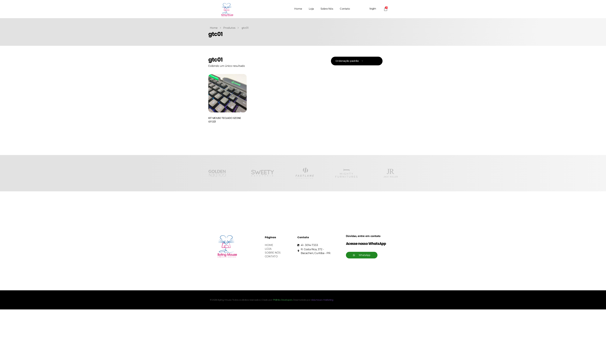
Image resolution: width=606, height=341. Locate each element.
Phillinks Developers (282, 299)
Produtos (229, 27)
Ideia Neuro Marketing (322, 299)
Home (214, 27)
